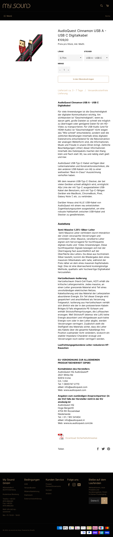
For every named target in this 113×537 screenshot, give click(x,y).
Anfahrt (48, 494)
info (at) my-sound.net (9, 510)
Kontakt (49, 490)
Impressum (28, 495)
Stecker (88, 51)
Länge (61, 51)
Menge (61, 64)
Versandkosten (30, 488)
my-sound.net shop (15, 530)
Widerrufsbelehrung (31, 491)
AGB (26, 484)
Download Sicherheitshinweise (81, 438)
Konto (107, 16)
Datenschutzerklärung (32, 499)
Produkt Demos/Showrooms (53, 485)
